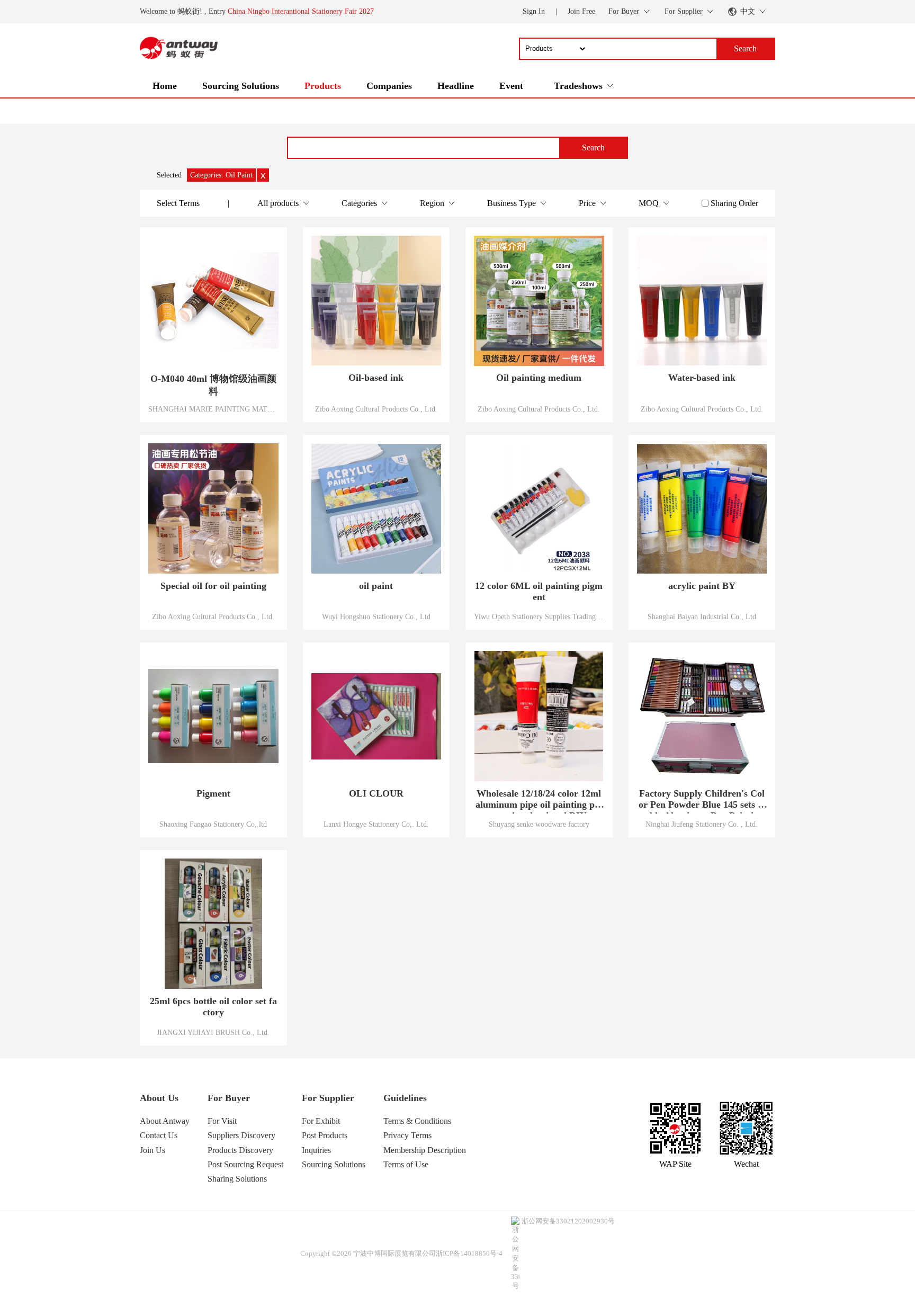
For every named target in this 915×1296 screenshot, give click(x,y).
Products (322, 86)
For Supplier (328, 1098)
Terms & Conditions (417, 1120)
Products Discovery (240, 1150)
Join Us (152, 1150)
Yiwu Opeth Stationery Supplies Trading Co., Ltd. (539, 616)
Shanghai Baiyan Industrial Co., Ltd (702, 616)
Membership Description (424, 1150)
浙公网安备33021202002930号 (568, 1221)
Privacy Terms (407, 1135)
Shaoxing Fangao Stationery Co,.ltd (213, 824)
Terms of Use (405, 1164)
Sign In (534, 11)
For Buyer (229, 1098)
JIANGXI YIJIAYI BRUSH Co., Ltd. (213, 1032)
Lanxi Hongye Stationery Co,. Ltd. (376, 824)
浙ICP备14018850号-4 (469, 1253)
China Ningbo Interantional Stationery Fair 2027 (301, 11)
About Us (159, 1098)
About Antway (165, 1120)
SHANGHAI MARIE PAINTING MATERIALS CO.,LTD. (213, 409)
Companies (389, 86)
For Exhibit (321, 1120)
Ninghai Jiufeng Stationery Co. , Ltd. (701, 824)
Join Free (581, 11)
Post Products (324, 1135)
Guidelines (405, 1098)
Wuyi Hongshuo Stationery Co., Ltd (376, 616)
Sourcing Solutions (240, 86)
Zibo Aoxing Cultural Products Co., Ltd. (376, 409)
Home (164, 86)
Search (593, 147)
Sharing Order (734, 203)
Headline (455, 86)
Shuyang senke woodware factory (539, 824)
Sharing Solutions (237, 1178)
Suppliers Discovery (241, 1135)
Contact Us (158, 1135)
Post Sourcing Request (245, 1164)
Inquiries (316, 1150)
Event (511, 86)
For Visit (222, 1120)
